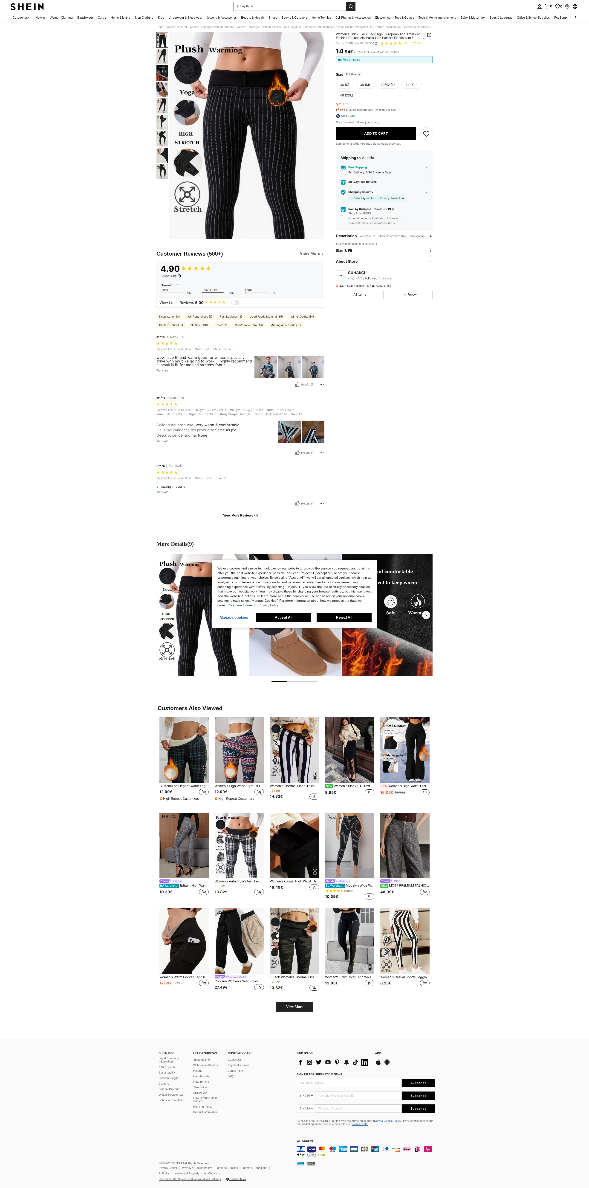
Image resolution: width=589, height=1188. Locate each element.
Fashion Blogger (169, 1078)
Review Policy (168, 275)
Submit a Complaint (171, 1100)
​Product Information (205, 1112)
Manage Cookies (227, 1168)
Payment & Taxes (238, 1065)
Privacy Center (168, 1168)
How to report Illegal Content (205, 1099)
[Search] (350, 6)
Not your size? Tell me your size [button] (356, 122)
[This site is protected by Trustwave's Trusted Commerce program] (300, 1163)
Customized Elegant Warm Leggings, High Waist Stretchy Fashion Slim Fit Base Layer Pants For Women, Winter (184, 786)
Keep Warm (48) (169, 316)
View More (294, 1007)
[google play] (387, 1064)
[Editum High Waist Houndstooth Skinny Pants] (184, 845)
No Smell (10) (199, 325)
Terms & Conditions (255, 1168)
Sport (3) (221, 325)
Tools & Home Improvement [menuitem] (437, 17)
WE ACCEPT (305, 1141)
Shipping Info (201, 1059)
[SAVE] (426, 134)
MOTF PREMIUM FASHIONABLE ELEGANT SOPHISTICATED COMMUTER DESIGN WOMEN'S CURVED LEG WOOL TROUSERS (405, 885)
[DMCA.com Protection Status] (311, 1163)
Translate (162, 370)
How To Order (202, 1076)
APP (378, 1053)
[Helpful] (297, 384)
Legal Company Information (169, 1060)
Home (160, 27)
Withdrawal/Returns (205, 1065)
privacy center (359, 1124)
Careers (164, 1083)
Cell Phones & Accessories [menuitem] (353, 17)
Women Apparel (177, 27)
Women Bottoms (223, 27)
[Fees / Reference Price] (354, 52)
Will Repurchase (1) (200, 316)
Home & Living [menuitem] (120, 17)
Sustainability (167, 1072)
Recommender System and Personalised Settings (190, 1179)
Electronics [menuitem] (382, 17)
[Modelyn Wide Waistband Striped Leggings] (349, 845)
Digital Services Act (171, 1094)
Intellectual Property (186, 1173)
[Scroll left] (570, 17)
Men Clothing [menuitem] (144, 17)
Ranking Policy (202, 1106)
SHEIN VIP (200, 1093)
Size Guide (200, 1087)
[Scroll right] (575, 17)
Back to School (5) (171, 325)
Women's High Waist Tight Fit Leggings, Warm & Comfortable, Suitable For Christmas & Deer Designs (239, 786)
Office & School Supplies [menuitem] (533, 17)
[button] (567, 6)
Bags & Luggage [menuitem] (500, 17)
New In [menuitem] (40, 17)
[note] (179, 798)
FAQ (230, 1076)
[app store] (378, 1064)
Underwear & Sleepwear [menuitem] (185, 17)
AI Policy (164, 1173)
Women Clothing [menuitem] (61, 17)
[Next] (426, 615)
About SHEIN (167, 1067)
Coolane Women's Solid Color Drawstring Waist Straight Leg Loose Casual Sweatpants (239, 981)
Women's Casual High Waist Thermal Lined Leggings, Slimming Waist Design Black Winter (294, 881)
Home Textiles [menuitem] (321, 17)
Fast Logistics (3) (231, 316)
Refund (197, 1070)
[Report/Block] (321, 384)
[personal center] (539, 6)
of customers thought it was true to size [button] (368, 109)
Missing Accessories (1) (286, 325)
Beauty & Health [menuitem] (252, 17)
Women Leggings (248, 27)
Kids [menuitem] (161, 17)
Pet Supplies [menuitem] (562, 17)
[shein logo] (27, 6)
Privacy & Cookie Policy (386, 1121)
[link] (548, 6)
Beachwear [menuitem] (85, 17)
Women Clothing (200, 27)
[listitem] (184, 761)
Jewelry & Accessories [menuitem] (222, 17)
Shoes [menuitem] (273, 17)
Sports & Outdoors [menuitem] (294, 17)
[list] (333, 1062)
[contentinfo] (366, 1151)
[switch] (235, 302)
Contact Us (235, 1059)
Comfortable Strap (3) (249, 325)
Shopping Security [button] (360, 192)
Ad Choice (210, 1173)
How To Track (201, 1081)
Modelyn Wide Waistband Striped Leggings (350, 885)
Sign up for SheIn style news (319, 1074)
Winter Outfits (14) (302, 316)
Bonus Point (235, 1070)
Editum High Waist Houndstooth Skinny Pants (184, 885)
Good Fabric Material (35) (266, 316)
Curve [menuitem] (102, 17)
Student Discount (169, 1089)
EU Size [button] (351, 74)
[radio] (344, 85)
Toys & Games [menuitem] (404, 17)
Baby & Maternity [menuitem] (472, 17)
